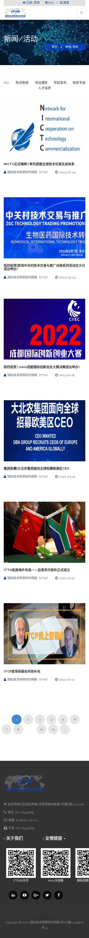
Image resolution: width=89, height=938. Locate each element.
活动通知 (41, 82)
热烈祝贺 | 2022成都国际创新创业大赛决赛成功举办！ (43, 367)
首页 (54, 47)
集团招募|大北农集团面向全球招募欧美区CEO (36, 468)
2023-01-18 (67, 375)
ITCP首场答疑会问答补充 (22, 671)
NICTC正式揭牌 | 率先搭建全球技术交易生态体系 (39, 164)
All (6, 82)
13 (53, 729)
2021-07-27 (67, 578)
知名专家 (79, 82)
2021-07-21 (67, 679)
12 (41, 729)
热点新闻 (22, 82)
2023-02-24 (67, 172)
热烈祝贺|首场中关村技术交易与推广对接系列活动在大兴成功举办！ (44, 267)
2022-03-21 (67, 476)
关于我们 (14, 838)
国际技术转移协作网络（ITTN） (28, 172)
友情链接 (54, 838)
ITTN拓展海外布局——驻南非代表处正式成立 (37, 570)
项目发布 (60, 82)
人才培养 (44, 88)
